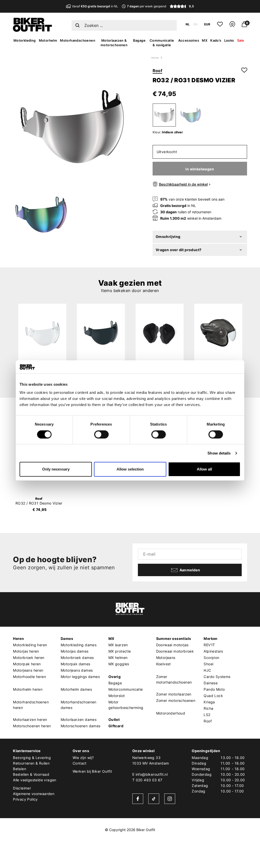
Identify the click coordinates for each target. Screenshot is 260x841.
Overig (114, 676)
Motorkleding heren (30, 645)
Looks (229, 40)
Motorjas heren (26, 651)
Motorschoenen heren (32, 726)
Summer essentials (173, 638)
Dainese (211, 683)
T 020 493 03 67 (147, 780)
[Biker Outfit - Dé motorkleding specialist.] (32, 30)
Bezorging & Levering (32, 757)
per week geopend (146, 6)
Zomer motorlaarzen (173, 694)
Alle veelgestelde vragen (34, 780)
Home (155, 57)
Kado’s (215, 40)
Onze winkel (143, 751)
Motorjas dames (75, 651)
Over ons (81, 751)
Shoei (208, 664)
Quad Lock (213, 695)
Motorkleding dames (78, 645)
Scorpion (211, 657)
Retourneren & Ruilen (31, 763)
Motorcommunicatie (125, 689)
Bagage (139, 40)
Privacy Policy (25, 799)
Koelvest (163, 664)
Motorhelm (48, 40)
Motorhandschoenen (77, 40)
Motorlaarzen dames (78, 719)
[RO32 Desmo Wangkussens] (159, 332)
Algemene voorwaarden (33, 793)
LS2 (207, 715)
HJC (207, 670)
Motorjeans (165, 657)
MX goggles (118, 664)
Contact (80, 763)
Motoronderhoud (170, 713)
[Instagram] (169, 799)
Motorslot (116, 695)
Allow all (204, 469)
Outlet (114, 719)
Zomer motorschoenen (176, 700)
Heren (18, 638)
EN (195, 24)
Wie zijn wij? (83, 757)
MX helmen (118, 657)
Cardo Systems (217, 676)
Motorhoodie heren (29, 676)
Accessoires (188, 40)
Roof (157, 70)
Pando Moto (214, 689)
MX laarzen (118, 645)
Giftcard (115, 726)
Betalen (19, 769)
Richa (208, 708)
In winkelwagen (199, 169)
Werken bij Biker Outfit (92, 771)
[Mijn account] (232, 26)
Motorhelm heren (27, 689)
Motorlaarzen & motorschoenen (114, 42)
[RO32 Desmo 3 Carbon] (218, 332)
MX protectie (119, 651)
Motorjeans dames (77, 670)
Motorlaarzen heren (30, 719)
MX (204, 40)
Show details (219, 453)
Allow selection (130, 469)
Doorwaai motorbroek (175, 651)
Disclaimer (22, 788)
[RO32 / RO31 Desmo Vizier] (42, 332)
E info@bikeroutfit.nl (150, 774)
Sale (240, 40)
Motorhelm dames (76, 689)
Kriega (209, 702)
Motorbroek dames (77, 657)
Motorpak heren (27, 664)
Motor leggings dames (80, 676)
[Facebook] (137, 799)
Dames (67, 638)
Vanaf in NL (95, 6)
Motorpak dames (75, 664)
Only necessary (56, 469)
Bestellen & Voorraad (31, 774)
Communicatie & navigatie (162, 42)
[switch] (101, 434)
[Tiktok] (153, 799)
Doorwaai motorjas (172, 645)
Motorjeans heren (28, 670)
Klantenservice (27, 751)
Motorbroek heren (28, 657)
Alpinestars (213, 651)
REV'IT (209, 645)
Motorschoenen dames (81, 726)
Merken (210, 638)
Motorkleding (24, 40)
